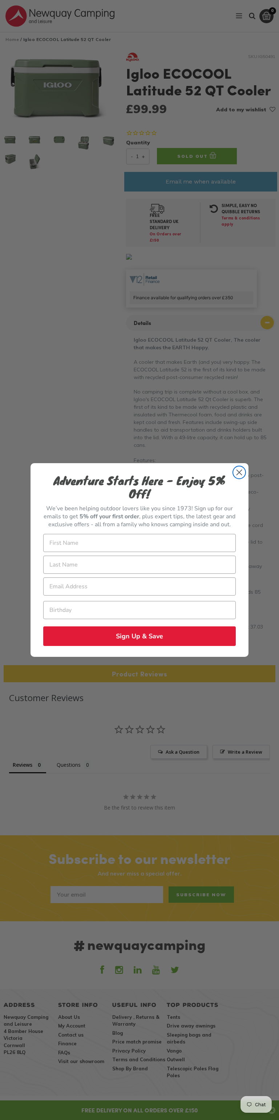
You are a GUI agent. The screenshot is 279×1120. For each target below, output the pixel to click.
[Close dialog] (239, 472)
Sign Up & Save (139, 636)
